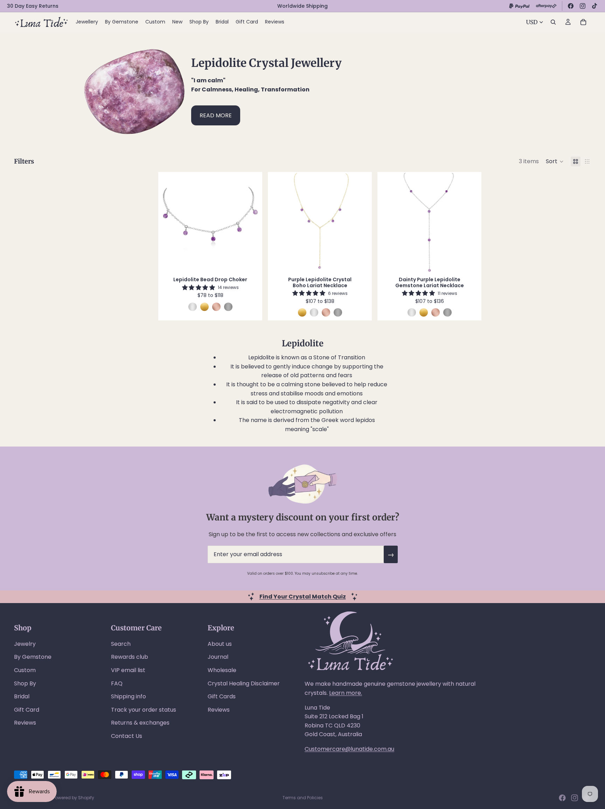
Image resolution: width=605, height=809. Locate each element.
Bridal (21, 696)
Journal (218, 657)
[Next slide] (249, 222)
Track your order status (143, 710)
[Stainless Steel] (228, 307)
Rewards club (129, 657)
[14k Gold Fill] (204, 307)
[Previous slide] (170, 222)
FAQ (117, 683)
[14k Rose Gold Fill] (216, 307)
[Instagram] (582, 5)
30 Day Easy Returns (32, 6)
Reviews (25, 723)
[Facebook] (570, 5)
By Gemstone (32, 657)
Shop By (25, 683)
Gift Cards (222, 696)
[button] (555, 161)
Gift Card (26, 710)
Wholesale (222, 670)
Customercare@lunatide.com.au (349, 749)
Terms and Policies (303, 798)
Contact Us (126, 736)
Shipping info (128, 696)
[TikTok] (594, 5)
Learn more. (345, 693)
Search (121, 644)
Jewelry (25, 644)
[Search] (553, 22)
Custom (25, 670)
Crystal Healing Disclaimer (244, 683)
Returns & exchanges (140, 723)
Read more (216, 115)
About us (220, 644)
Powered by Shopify (73, 798)
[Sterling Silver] (192, 307)
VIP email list (128, 670)
